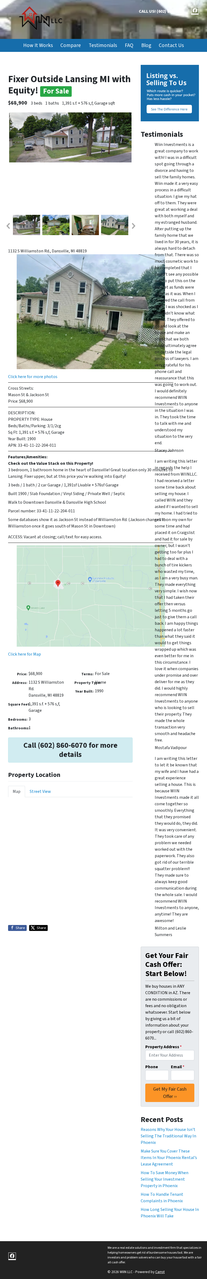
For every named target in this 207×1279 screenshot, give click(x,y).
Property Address (163, 1047)
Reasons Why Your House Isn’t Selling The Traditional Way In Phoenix (168, 1136)
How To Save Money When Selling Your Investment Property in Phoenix (164, 1179)
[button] (8, 226)
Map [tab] (16, 791)
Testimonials (103, 45)
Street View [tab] (40, 791)
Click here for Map (24, 654)
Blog (146, 45)
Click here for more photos (32, 377)
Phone (151, 1067)
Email (177, 1067)
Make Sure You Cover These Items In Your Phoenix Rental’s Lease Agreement (169, 1157)
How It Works (38, 45)
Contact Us (171, 45)
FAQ (129, 45)
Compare (70, 45)
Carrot (160, 1271)
